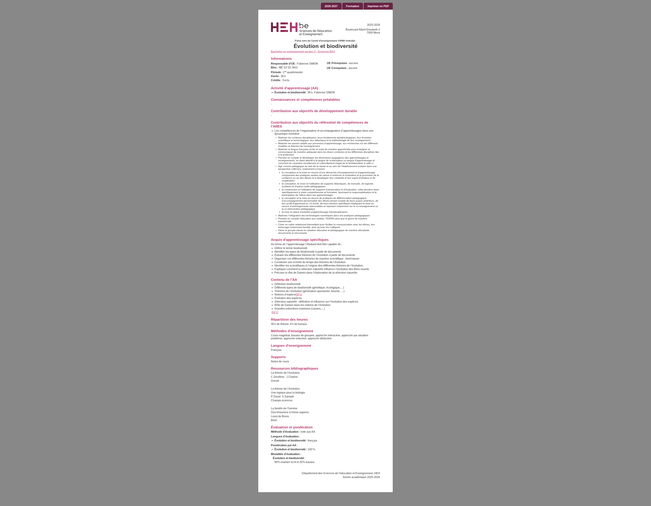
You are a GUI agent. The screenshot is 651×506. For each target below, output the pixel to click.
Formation (352, 6)
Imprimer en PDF (378, 6)
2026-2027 (331, 6)
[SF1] (298, 294)
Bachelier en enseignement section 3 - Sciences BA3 (303, 51)
